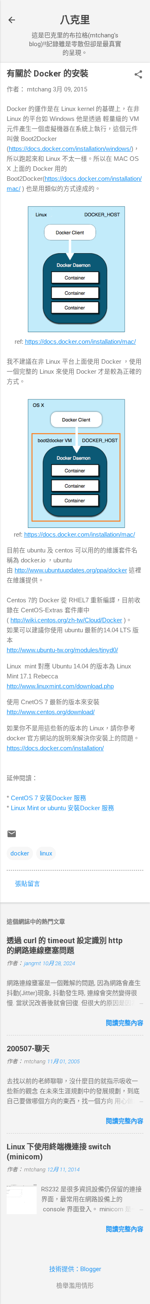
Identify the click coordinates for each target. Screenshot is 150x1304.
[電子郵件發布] (12, 837)
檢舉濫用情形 (75, 1285)
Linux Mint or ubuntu (62, 808)
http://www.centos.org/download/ (51, 712)
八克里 (75, 20)
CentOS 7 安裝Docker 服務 (48, 798)
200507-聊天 (28, 1048)
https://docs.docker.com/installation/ (55, 748)
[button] (138, 75)
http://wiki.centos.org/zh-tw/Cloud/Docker (66, 620)
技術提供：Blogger (75, 1269)
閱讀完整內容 (124, 1023)
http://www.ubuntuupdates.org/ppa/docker (71, 570)
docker (19, 853)
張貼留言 (27, 883)
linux (46, 853)
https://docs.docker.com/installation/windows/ (70, 148)
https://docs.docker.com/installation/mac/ (80, 341)
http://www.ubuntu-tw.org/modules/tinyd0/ (62, 650)
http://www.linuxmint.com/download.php (60, 686)
